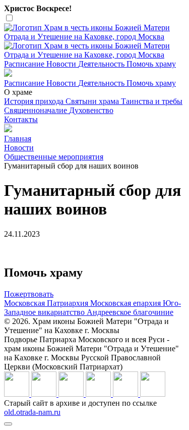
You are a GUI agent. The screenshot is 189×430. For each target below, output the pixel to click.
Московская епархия (126, 303)
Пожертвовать (28, 294)
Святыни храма (93, 101)
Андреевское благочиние (130, 312)
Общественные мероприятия (53, 156)
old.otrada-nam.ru (32, 412)
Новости (62, 64)
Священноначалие (36, 110)
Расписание (25, 64)
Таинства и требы (151, 101)
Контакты (21, 119)
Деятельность (102, 64)
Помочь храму (151, 64)
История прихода (35, 101)
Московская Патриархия (47, 303)
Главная (17, 138)
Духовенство (91, 110)
